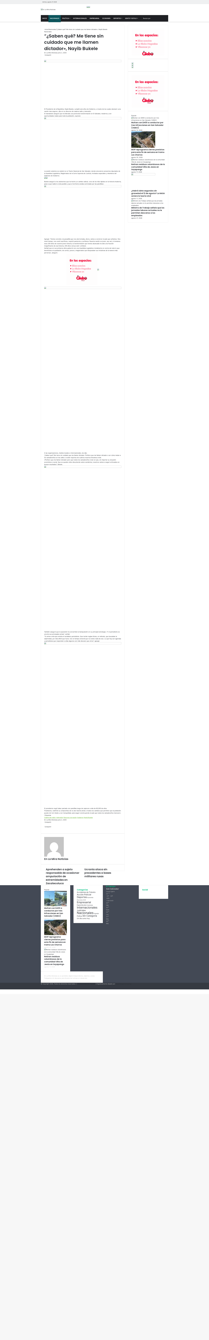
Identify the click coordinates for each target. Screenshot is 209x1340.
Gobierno (80, 817)
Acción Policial (84, 894)
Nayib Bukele (88, 817)
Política (65, 18)
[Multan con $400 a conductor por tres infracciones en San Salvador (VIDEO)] (148, 120)
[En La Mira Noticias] (48, 9)
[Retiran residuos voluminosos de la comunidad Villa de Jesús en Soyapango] (148, 162)
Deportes (117, 18)
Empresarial (94, 18)
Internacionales (80, 18)
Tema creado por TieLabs (86, 984)
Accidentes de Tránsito (86, 892)
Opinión (96, 913)
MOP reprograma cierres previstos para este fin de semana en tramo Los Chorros (147, 152)
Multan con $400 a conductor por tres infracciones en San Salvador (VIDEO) (147, 125)
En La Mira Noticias (50, 53)
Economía (106, 18)
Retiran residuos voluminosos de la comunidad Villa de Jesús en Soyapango (148, 167)
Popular (133, 115)
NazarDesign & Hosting (123, 984)
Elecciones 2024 (81, 900)
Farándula (90, 905)
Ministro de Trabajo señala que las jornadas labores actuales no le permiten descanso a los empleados (147, 211)
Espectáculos (81, 905)
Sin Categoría (90, 915)
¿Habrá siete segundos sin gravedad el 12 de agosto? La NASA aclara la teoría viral (148, 193)
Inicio (44, 18)
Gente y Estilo (131, 18)
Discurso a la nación (70, 817)
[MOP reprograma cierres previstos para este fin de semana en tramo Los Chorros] (143, 147)
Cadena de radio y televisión (53, 817)
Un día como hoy (83, 918)
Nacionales (54, 18)
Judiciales (81, 910)
